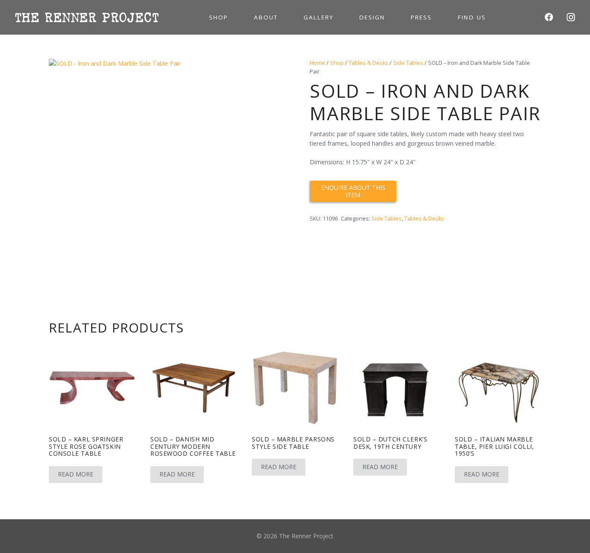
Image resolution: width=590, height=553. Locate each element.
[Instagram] (570, 17)
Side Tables (408, 63)
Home (317, 63)
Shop (337, 63)
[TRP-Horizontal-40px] (87, 17)
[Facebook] (549, 17)
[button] (268, 71)
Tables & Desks (368, 63)
